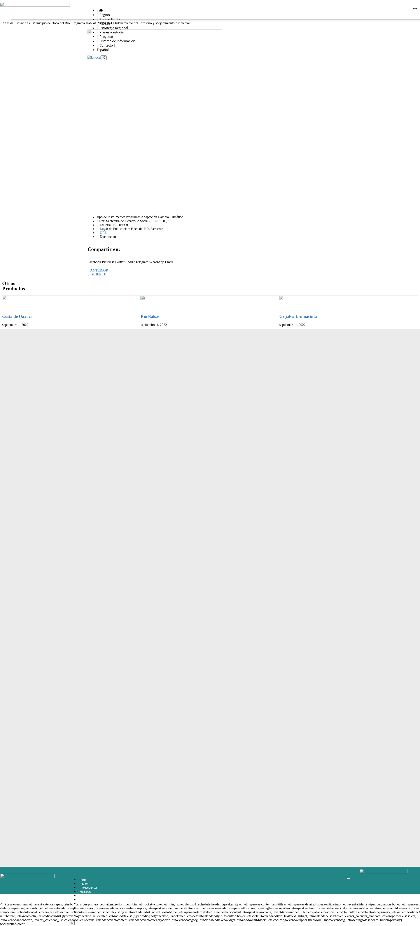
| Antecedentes (108, 19)
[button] (94, 260)
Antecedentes (89, 887)
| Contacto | (106, 45)
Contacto (86, 911)
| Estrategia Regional (112, 28)
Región (84, 884)
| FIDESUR (104, 23)
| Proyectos (105, 36)
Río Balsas (150, 316)
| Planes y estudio (110, 32)
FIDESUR (85, 891)
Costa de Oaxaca (17, 316)
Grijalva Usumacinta (298, 316)
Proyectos (86, 903)
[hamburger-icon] (415, 8)
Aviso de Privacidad (92, 915)
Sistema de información (95, 907)
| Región (103, 14)
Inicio (83, 880)
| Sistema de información (116, 41)
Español (103, 49)
